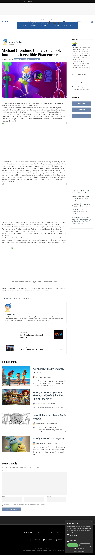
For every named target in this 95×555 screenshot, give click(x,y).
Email (26, 496)
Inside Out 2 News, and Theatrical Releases (81, 192)
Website (49, 496)
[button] (79, 548)
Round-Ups (46, 26)
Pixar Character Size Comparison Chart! (80, 198)
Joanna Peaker (15, 42)
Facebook (81, 109)
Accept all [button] (73, 545)
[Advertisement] (47, 7)
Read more (79, 532)
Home (25, 26)
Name (4, 496)
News (33, 26)
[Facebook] (3, 22)
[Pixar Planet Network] (8, 1)
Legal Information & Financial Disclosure (64, 550)
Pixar (28, 59)
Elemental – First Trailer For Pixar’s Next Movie (81, 222)
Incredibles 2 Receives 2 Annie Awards (49, 416)
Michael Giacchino (20, 59)
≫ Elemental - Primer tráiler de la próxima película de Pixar (81, 218)
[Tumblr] (8, 22)
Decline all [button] (85, 545)
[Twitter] (5, 22)
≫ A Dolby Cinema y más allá (81, 209)
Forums (59, 532)
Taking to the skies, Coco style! (31, 349)
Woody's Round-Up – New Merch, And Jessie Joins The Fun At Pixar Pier (48, 395)
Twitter (81, 103)
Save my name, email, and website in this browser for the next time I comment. (24, 504)
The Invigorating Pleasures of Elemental (81, 205)
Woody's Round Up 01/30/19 (48, 438)
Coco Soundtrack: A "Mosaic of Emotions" (31, 335)
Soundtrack (35, 59)
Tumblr (81, 115)
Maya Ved (39, 377)
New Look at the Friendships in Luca (48, 370)
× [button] (91, 521)
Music (21, 298)
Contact (68, 26)
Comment (5, 471)
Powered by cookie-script (79, 551)
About (57, 26)
